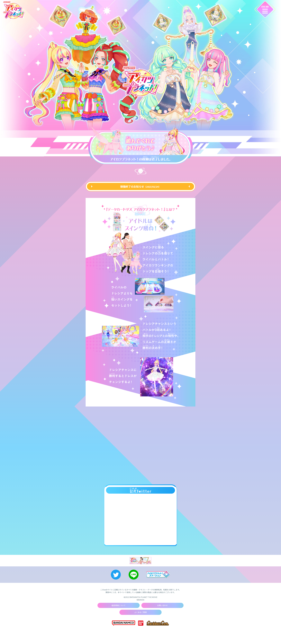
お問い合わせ (162, 605)
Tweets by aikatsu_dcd (140, 496)
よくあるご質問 (140, 612)
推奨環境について (119, 605)
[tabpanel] (140, 144)
